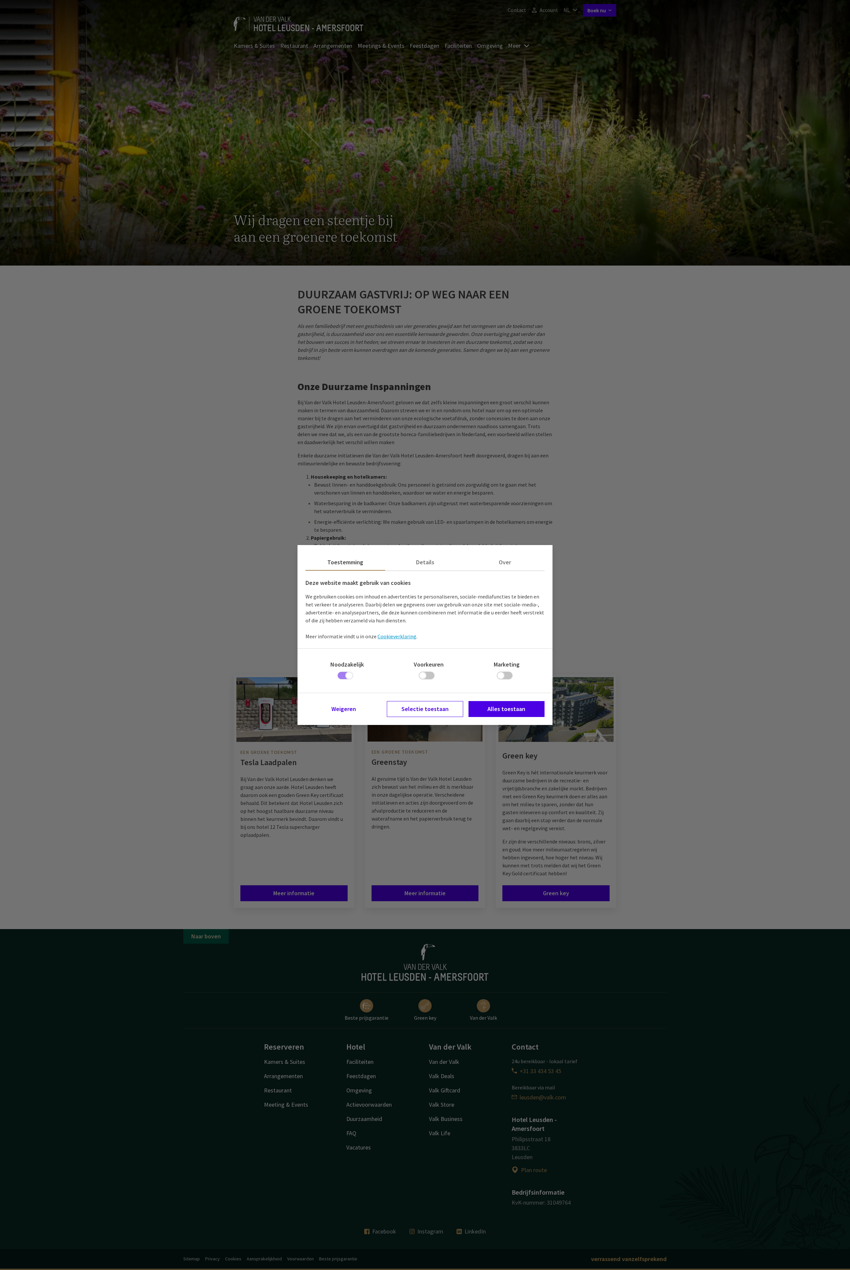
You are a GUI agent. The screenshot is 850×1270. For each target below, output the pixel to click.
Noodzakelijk (347, 664)
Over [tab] (505, 562)
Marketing (507, 664)
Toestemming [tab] (345, 562)
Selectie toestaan (425, 709)
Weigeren (343, 709)
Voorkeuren (429, 664)
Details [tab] (425, 562)
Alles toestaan (506, 709)
